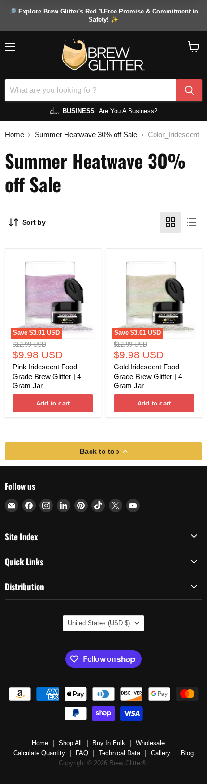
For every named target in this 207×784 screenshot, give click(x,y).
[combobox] (90, 90)
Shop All (70, 742)
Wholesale (150, 742)
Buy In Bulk (108, 742)
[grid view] (170, 222)
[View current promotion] (103, 15)
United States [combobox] (99, 623)
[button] (194, 46)
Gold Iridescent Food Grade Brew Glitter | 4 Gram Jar (148, 376)
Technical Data (119, 753)
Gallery (160, 753)
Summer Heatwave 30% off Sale (86, 134)
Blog (187, 753)
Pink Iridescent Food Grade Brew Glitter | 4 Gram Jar (47, 376)
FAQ (82, 753)
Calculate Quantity (39, 753)
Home (14, 134)
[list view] (191, 222)
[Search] (189, 90)
